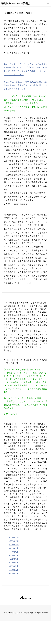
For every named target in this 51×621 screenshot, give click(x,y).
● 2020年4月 (13, 563)
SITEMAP (28, 598)
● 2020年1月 (13, 573)
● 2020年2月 (13, 570)
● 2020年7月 (13, 555)
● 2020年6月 (13, 559)
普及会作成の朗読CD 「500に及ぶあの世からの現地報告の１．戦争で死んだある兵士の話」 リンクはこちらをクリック (25, 85)
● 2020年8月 (13, 552)
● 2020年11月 (14, 541)
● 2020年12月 (14, 537)
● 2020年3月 (13, 566)
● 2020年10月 (14, 545)
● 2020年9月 (13, 548)
